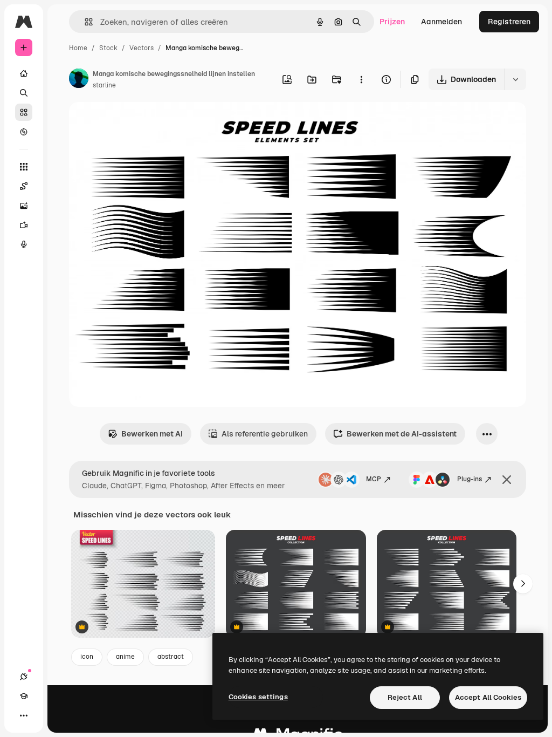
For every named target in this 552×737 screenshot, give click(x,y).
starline (104, 85)
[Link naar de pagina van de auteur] (78, 80)
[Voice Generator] (23, 244)
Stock (108, 48)
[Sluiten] (506, 479)
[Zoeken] (23, 92)
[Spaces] (23, 186)
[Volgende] (523, 584)
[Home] (23, 73)
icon (86, 656)
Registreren (509, 21)
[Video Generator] (23, 225)
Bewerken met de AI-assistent (402, 434)
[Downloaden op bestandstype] (515, 79)
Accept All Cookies (488, 697)
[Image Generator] (23, 205)
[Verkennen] (23, 131)
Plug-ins (469, 479)
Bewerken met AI (152, 434)
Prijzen (392, 21)
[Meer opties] (361, 79)
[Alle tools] (23, 166)
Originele (140, 123)
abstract (170, 656)
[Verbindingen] (23, 676)
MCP (373, 479)
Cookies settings (258, 696)
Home (78, 48)
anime (125, 656)
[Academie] (23, 696)
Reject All (405, 697)
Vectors (141, 48)
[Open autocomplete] (84, 22)
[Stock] (23, 112)
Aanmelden (441, 21)
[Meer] (23, 715)
